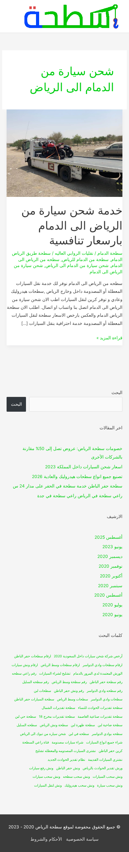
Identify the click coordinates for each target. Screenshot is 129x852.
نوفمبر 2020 (110, 566)
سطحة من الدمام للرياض (85, 259)
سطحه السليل (27, 725)
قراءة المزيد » (109, 337)
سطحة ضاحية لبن (110, 725)
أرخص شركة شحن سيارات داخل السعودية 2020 (88, 656)
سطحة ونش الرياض (54, 725)
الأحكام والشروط (46, 839)
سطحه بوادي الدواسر (107, 734)
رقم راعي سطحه (24, 673)
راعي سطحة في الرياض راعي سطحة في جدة (79, 495)
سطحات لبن (42, 691)
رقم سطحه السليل (35, 682)
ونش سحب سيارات (46, 777)
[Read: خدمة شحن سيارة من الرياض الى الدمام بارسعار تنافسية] (64, 152)
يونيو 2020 (112, 614)
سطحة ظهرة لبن (83, 725)
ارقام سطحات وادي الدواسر (102, 665)
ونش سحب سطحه (76, 777)
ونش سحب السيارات (107, 777)
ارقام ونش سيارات (25, 665)
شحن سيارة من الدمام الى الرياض (77, 265)
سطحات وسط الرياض (72, 699)
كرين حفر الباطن (110, 751)
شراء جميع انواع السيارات (104, 742)
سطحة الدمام (109, 253)
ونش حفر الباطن (68, 768)
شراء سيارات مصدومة (67, 742)
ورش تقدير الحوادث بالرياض (102, 768)
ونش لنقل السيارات (48, 785)
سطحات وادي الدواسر (106, 699)
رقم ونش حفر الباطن (69, 691)
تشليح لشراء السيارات (54, 673)
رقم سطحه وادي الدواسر (104, 691)
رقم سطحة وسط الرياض (69, 682)
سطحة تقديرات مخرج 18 (57, 717)
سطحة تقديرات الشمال (58, 708)
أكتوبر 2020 (111, 575)
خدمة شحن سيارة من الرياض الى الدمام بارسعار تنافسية (71, 225)
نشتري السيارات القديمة (105, 760)
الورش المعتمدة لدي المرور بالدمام (97, 673)
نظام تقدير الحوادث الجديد (66, 760)
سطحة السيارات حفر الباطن (34, 699)
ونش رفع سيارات (41, 768)
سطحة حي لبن (25, 717)
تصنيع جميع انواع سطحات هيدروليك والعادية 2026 (77, 476)
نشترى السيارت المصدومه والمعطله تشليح (65, 751)
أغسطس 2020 (108, 595)
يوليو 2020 (112, 604)
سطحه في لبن (79, 734)
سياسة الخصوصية (82, 839)
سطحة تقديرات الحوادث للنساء (100, 708)
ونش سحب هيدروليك (79, 785)
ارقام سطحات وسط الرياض (60, 665)
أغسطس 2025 (108, 537)
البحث (116, 392)
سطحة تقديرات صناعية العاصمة (100, 717)
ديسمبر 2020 (109, 556)
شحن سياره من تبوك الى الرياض (43, 734)
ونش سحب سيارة (109, 785)
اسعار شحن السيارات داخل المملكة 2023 (83, 466)
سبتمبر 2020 (110, 585)
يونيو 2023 (112, 546)
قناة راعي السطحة (35, 742)
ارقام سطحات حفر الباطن (32, 656)
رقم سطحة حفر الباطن (106, 682)
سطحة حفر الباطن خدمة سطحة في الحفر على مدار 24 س (67, 485)
